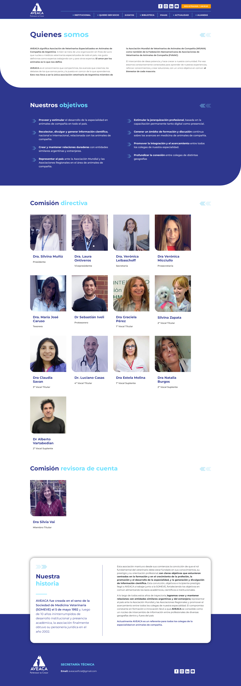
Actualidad (181, 15)
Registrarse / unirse (196, 6)
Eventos (129, 15)
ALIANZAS (202, 15)
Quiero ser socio (109, 15)
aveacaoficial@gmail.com (83, 671)
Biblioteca (147, 15)
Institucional (82, 15)
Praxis (163, 15)
